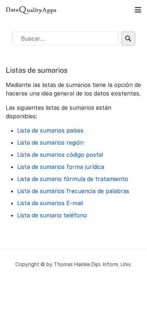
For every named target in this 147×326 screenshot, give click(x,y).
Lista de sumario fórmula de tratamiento (72, 178)
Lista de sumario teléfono (52, 215)
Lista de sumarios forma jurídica (60, 166)
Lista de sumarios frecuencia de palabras (73, 191)
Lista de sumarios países (50, 130)
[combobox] (65, 38)
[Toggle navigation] (138, 10)
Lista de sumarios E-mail (50, 203)
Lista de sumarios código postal (60, 154)
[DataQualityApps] (31, 10)
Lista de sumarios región (50, 142)
